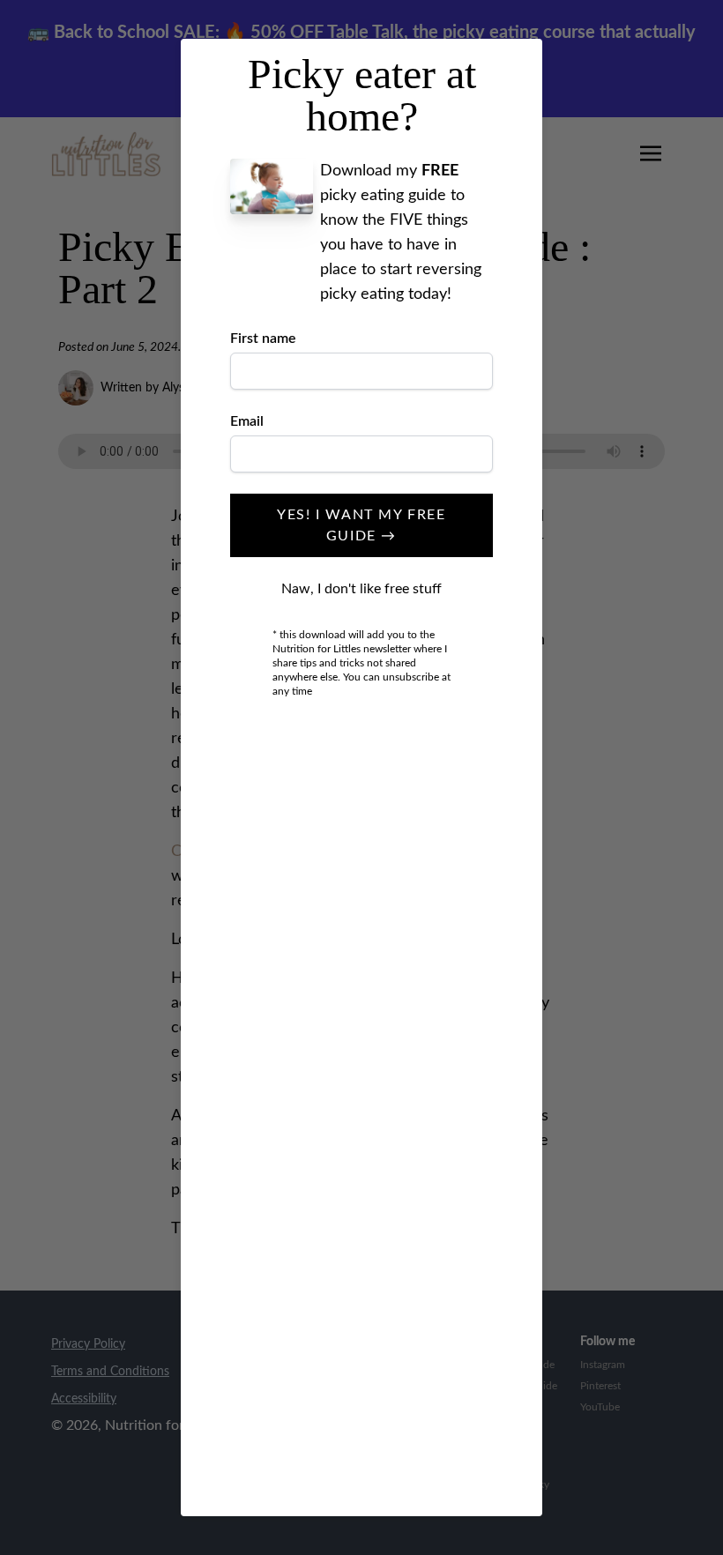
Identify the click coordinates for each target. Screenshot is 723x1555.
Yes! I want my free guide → (361, 525)
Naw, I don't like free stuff (361, 589)
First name (263, 338)
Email (247, 421)
